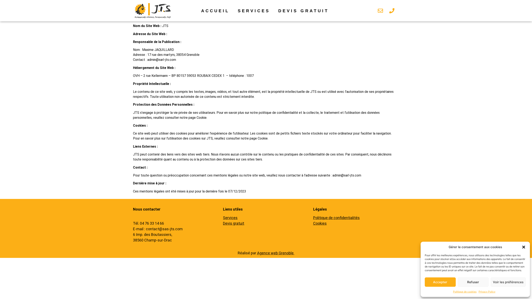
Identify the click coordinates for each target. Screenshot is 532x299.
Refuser (473, 282)
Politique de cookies (465, 291)
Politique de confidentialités (336, 218)
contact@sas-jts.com (164, 229)
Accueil (215, 11)
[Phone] (392, 11)
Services (254, 11)
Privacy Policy (487, 291)
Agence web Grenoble (275, 253)
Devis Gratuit (303, 11)
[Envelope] (380, 11)
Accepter (440, 282)
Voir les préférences (508, 282)
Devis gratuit (233, 223)
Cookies (320, 223)
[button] (524, 247)
